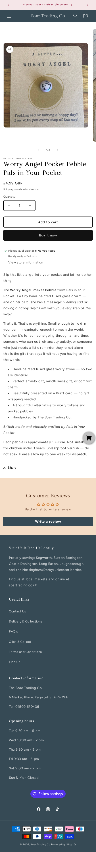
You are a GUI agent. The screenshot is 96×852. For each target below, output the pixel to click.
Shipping (8, 189)
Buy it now (48, 235)
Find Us (14, 662)
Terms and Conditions (25, 652)
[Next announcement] (88, 5)
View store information (25, 262)
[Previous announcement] (8, 5)
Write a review (48, 521)
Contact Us (17, 611)
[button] (9, 16)
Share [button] (12, 468)
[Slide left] (38, 150)
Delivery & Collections (25, 621)
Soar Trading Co (40, 844)
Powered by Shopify (63, 844)
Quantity (9, 196)
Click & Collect (20, 642)
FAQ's (13, 631)
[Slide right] (58, 150)
